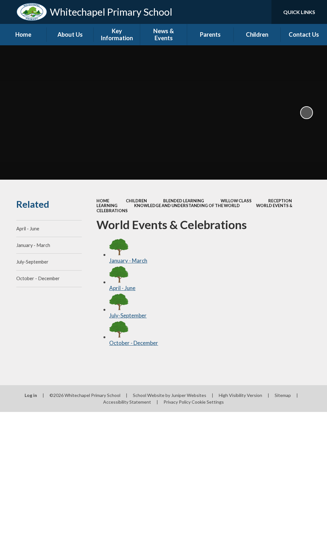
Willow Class (236, 200)
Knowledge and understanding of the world (187, 205)
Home (102, 200)
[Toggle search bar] (261, 12)
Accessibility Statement (127, 402)
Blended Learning (183, 200)
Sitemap (283, 395)
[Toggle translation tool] (241, 12)
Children (136, 200)
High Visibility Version (240, 395)
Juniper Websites (188, 395)
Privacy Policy (177, 402)
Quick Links (299, 12)
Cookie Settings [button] (208, 402)
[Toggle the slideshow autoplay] (306, 112)
